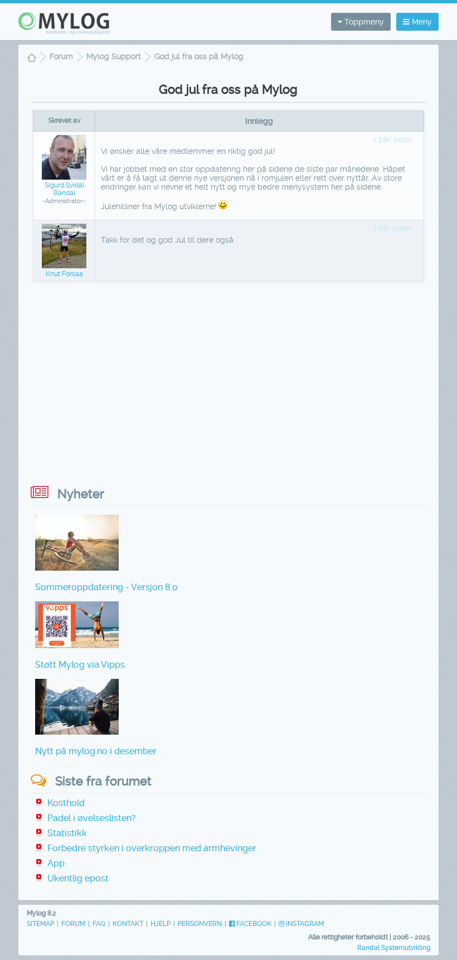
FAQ (99, 924)
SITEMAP (40, 924)
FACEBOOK (253, 924)
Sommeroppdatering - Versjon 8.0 (106, 587)
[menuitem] (31, 58)
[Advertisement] (228, 379)
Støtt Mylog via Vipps (80, 664)
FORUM (73, 924)
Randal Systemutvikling (393, 948)
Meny (421, 21)
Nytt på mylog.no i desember (96, 751)
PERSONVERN (200, 924)
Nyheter (80, 494)
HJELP (160, 924)
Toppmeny (363, 21)
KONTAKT (128, 924)
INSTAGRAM (304, 924)
